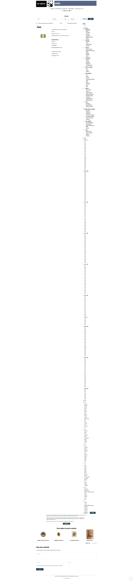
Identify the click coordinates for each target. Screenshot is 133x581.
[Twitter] (66, 10)
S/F (61, 23)
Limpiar (84, 18)
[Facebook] (64, 10)
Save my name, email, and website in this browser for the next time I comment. (50, 565)
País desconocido (72, 23)
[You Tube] (69, 10)
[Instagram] (67, 10)
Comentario (66, 523)
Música (50, 23)
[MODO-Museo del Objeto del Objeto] (44, 4)
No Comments (94, 543)
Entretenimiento (43, 23)
